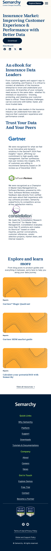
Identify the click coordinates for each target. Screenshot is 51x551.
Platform (25, 428)
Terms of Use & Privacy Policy (25, 531)
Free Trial (25, 487)
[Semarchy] (12, 3)
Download (12, 41)
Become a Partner (25, 499)
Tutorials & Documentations (25, 445)
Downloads (25, 439)
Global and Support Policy (25, 537)
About (25, 457)
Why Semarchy (25, 422)
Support (25, 433)
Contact (25, 493)
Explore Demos (35, 3)
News (25, 469)
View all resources (24, 387)
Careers (25, 463)
